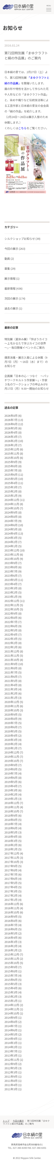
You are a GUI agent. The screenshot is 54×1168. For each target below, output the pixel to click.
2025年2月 (11, 491)
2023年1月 (11, 596)
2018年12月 (11, 802)
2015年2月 (11, 996)
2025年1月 (11, 495)
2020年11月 (11, 706)
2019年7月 (11, 773)
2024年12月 (11, 499)
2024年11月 (11, 504)
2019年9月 (11, 765)
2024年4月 (11, 533)
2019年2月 (11, 794)
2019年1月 (11, 798)
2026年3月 (11, 436)
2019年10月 (11, 760)
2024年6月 (11, 525)
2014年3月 (11, 1042)
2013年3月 (11, 1055)
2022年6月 (11, 626)
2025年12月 (11, 449)
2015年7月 (11, 975)
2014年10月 (11, 1013)
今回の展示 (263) (14, 249)
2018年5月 (11, 832)
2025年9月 (11, 462)
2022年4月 (11, 634)
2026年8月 (11, 415)
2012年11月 (11, 1059)
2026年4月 (11, 432)
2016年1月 (11, 950)
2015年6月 (11, 979)
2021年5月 (11, 680)
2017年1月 (11, 899)
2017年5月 (11, 882)
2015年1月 (11, 1000)
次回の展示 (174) (14, 298)
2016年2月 (11, 946)
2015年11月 (11, 958)
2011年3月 (11, 1089)
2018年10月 (11, 811)
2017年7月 (11, 874)
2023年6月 (11, 575)
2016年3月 (11, 941)
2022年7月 (11, 621)
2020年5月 (11, 731)
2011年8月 (11, 1080)
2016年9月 (11, 916)
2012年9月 (11, 1063)
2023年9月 (11, 563)
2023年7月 (11, 571)
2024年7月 (11, 520)
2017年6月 (11, 878)
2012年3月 (11, 1072)
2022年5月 (11, 630)
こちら (22, 128)
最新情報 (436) (13, 288)
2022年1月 (11, 647)
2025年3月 (11, 487)
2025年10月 (11, 457)
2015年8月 (11, 971)
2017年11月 (11, 857)
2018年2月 (11, 845)
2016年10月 (11, 912)
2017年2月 (11, 895)
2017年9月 (11, 866)
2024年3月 (11, 537)
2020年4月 (11, 735)
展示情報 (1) (12, 278)
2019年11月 (11, 756)
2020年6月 (11, 727)
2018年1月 (11, 849)
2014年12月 (11, 1005)
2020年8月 (11, 718)
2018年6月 (11, 828)
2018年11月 (11, 807)
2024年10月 (11, 508)
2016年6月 (11, 929)
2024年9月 (11, 512)
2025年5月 (11, 478)
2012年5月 (11, 1068)
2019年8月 (11, 769)
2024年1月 (11, 546)
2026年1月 (11, 445)
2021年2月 (11, 693)
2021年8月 (11, 668)
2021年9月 (11, 664)
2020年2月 (11, 744)
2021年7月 (11, 672)
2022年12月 (11, 600)
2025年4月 (11, 483)
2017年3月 (11, 891)
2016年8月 (11, 920)
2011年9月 (11, 1076)
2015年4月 (11, 988)
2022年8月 (11, 617)
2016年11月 (11, 908)
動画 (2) (9, 258)
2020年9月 (11, 714)
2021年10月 (11, 659)
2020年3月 (11, 739)
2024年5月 (11, 529)
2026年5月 (11, 428)
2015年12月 (11, 954)
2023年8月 (11, 567)
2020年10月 (11, 710)
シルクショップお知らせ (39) (22, 239)
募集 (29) (10, 268)
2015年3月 (11, 992)
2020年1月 (11, 748)
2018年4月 (11, 836)
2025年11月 (11, 453)
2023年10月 (11, 558)
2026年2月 (11, 440)
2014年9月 (11, 1017)
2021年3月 (11, 689)
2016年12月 (11, 904)
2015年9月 (11, 967)
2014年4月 (11, 1038)
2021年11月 (11, 655)
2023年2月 (11, 592)
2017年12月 (11, 853)
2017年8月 (11, 870)
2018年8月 (11, 819)
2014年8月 (11, 1021)
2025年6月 (11, 474)
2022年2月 (11, 643)
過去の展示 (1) (13, 308)
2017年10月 (11, 861)
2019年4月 (11, 786)
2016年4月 (11, 937)
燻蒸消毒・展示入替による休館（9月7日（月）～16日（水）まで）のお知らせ (26, 361)
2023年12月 (11, 550)
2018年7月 (11, 824)
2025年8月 (11, 466)
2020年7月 (11, 723)
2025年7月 (11, 470)
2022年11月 (11, 605)
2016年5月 (11, 933)
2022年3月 (11, 638)
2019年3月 (11, 790)
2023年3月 (11, 588)
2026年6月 (11, 424)
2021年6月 (11, 676)
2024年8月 (11, 516)
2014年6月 (11, 1030)
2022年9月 (11, 613)
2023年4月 (11, 584)
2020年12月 (11, 701)
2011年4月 (11, 1085)
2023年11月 (11, 554)
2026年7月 (11, 419)
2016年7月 (11, 925)
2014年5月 (11, 1034)
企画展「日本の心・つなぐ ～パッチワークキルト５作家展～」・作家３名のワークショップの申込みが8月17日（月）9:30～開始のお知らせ (26, 382)
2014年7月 (11, 1026)
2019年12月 (11, 752)
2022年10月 (11, 609)
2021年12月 (11, 651)
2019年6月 (11, 777)
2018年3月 (11, 840)
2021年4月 (11, 685)
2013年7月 (11, 1051)
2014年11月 (11, 1009)
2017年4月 (11, 887)
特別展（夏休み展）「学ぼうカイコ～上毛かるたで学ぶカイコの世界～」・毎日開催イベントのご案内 (25, 343)
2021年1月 (11, 697)
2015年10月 (11, 962)
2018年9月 (11, 815)
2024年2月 (11, 542)
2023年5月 (11, 579)
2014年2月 (11, 1047)
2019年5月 (11, 781)
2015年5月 (11, 984)
